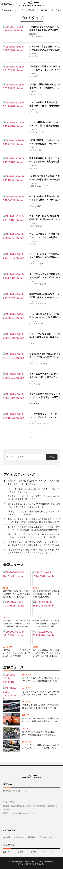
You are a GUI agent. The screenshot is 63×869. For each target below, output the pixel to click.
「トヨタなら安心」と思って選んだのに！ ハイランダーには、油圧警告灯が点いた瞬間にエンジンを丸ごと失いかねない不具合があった (33, 545)
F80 (32, 36)
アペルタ (39, 36)
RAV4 (32, 364)
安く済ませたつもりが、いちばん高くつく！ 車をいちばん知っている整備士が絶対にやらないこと (34, 498)
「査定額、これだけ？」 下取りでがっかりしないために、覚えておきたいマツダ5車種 (34, 513)
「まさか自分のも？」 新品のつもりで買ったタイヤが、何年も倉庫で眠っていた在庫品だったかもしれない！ (34, 551)
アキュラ (39, 226)
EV (31, 112)
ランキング (6, 10)
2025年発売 (35, 404)
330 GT (33, 244)
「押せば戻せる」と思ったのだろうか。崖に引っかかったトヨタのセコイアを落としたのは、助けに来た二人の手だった (33, 537)
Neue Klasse (41, 304)
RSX (32, 226)
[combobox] (26, 457)
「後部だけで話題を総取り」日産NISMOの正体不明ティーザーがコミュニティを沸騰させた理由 (45, 179)
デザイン (34, 264)
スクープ (19, 10)
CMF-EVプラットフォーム (40, 424)
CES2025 (34, 324)
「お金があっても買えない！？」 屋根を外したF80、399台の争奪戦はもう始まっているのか (44, 29)
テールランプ (36, 384)
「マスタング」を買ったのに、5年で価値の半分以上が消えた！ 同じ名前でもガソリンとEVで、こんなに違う (41, 708)
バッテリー (39, 112)
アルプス (34, 56)
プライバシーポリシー (47, 837)
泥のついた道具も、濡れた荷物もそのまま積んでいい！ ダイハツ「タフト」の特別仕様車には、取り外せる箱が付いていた (34, 522)
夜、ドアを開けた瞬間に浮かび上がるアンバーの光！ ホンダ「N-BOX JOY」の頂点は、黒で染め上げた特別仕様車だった (34, 529)
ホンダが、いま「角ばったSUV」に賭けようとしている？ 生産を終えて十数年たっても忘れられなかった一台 (41, 721)
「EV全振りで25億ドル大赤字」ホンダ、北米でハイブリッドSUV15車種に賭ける (45, 69)
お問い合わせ (19, 837)
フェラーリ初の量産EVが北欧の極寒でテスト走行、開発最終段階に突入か (45, 105)
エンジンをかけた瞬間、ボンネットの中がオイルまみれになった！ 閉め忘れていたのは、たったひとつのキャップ (40, 748)
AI (31, 150)
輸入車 (44, 10)
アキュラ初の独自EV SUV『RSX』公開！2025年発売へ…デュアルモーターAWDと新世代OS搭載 (45, 219)
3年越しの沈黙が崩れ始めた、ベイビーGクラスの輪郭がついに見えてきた (45, 87)
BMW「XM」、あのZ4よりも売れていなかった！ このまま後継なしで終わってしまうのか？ (33, 482)
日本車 (31, 10)
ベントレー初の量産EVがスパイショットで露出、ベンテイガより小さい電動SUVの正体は (45, 199)
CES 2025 (34, 284)
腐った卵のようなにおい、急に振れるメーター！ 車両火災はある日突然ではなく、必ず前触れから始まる (40, 735)
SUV (40, 150)
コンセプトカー (44, 186)
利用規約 (31, 837)
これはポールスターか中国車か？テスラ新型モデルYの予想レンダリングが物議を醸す (45, 257)
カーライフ (56, 10)
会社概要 (6, 837)
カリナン (34, 132)
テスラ (42, 264)
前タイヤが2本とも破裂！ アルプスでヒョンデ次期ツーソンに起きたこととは (45, 49)
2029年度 (34, 76)
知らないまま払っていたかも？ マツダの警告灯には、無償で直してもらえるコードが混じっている (34, 505)
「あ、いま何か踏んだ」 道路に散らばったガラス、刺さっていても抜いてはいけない (34, 490)
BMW (32, 304)
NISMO (33, 186)
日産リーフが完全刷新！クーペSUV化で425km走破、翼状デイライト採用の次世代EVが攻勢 (45, 337)
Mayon (33, 206)
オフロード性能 (36, 94)
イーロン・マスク (37, 168)
